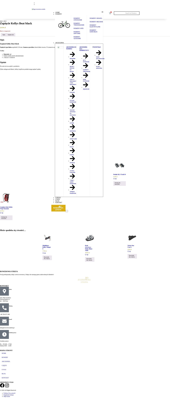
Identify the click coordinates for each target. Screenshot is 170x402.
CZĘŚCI (58, 197)
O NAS (57, 199)
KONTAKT (58, 202)
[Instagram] (137, 3)
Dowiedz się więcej (46, 257)
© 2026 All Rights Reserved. (8, 390)
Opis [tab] (3, 34)
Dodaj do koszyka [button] (117, 183)
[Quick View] (116, 179)
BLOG (57, 201)
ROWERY (58, 14)
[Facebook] (133, 3)
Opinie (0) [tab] (11, 34)
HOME (57, 12)
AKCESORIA (59, 43)
